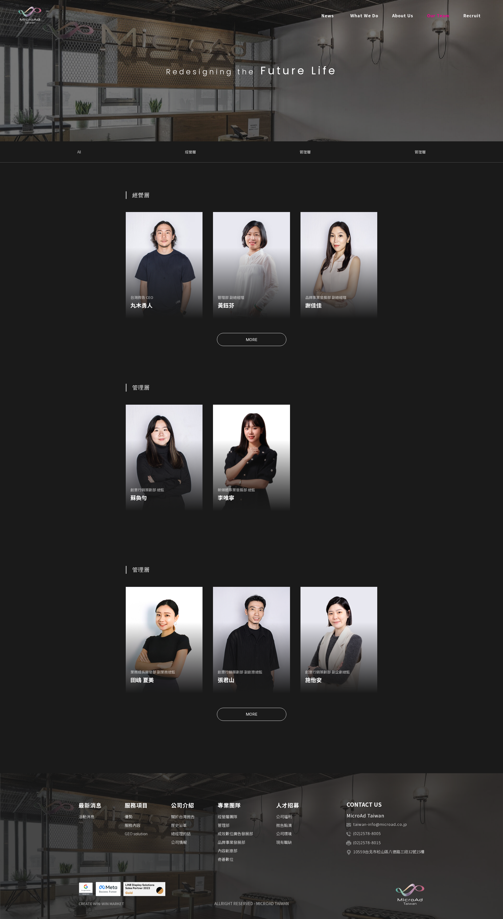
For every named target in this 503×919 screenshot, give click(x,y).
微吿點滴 (284, 825)
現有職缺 (284, 842)
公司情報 (179, 842)
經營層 (190, 151)
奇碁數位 (225, 859)
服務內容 (132, 825)
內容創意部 (227, 850)
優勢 (129, 816)
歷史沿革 (179, 825)
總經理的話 (181, 833)
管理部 (223, 825)
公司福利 (284, 816)
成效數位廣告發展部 (235, 833)
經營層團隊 (227, 816)
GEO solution (136, 833)
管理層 (305, 151)
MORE (251, 339)
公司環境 (284, 833)
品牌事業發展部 (231, 842)
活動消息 (86, 816)
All (79, 151)
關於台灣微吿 (183, 816)
